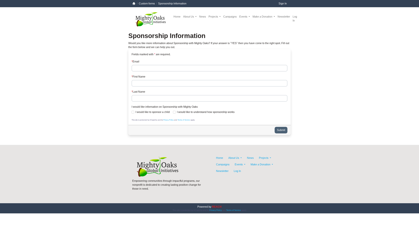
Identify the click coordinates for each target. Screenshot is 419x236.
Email (136, 61)
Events (243, 16)
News (202, 16)
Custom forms (147, 3)
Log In (295, 18)
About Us (189, 16)
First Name (139, 76)
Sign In (283, 3)
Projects (214, 16)
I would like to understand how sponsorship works (206, 112)
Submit (281, 130)
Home (177, 16)
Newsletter (284, 16)
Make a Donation (263, 16)
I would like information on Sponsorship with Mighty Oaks (165, 106)
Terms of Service (184, 120)
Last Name (139, 91)
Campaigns (230, 16)
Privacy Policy (168, 120)
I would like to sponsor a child (153, 112)
